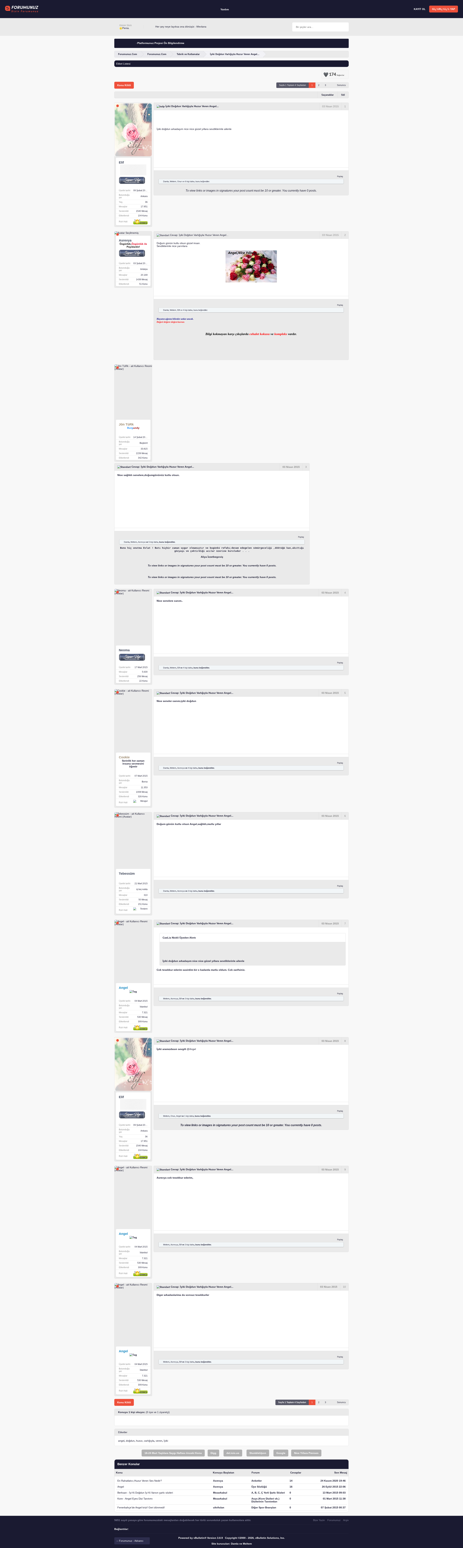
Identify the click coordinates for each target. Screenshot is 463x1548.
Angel (192, 1049)
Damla (166, 181)
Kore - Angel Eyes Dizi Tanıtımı (135, 1498)
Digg (213, 1453)
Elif (178, 310)
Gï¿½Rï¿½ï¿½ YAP (443, 9)
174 (336, 73)
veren (159, 1440)
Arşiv (346, 1520)
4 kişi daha (187, 310)
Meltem (173, 181)
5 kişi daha (153, 542)
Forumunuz (334, 1520)
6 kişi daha (189, 181)
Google (280, 1453)
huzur (139, 1440)
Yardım (224, 9)
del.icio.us (232, 1453)
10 (344, 1286)
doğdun (130, 1440)
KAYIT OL (420, 9)
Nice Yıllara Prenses (306, 1453)
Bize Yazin (319, 1520)
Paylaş (340, 176)
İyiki (166, 1440)
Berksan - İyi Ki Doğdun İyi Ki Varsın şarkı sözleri (145, 1492)
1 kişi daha (189, 1116)
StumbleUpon (257, 1453)
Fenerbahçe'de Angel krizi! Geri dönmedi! (141, 1507)
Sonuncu (341, 85)
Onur (179, 181)
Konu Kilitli (124, 85)
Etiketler (122, 1432)
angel (121, 1440)
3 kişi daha (192, 891)
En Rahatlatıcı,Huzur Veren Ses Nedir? (139, 1480)
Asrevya (141, 542)
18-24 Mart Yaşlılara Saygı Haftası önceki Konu (173, 1453)
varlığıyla (149, 1440)
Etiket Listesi (123, 63)
